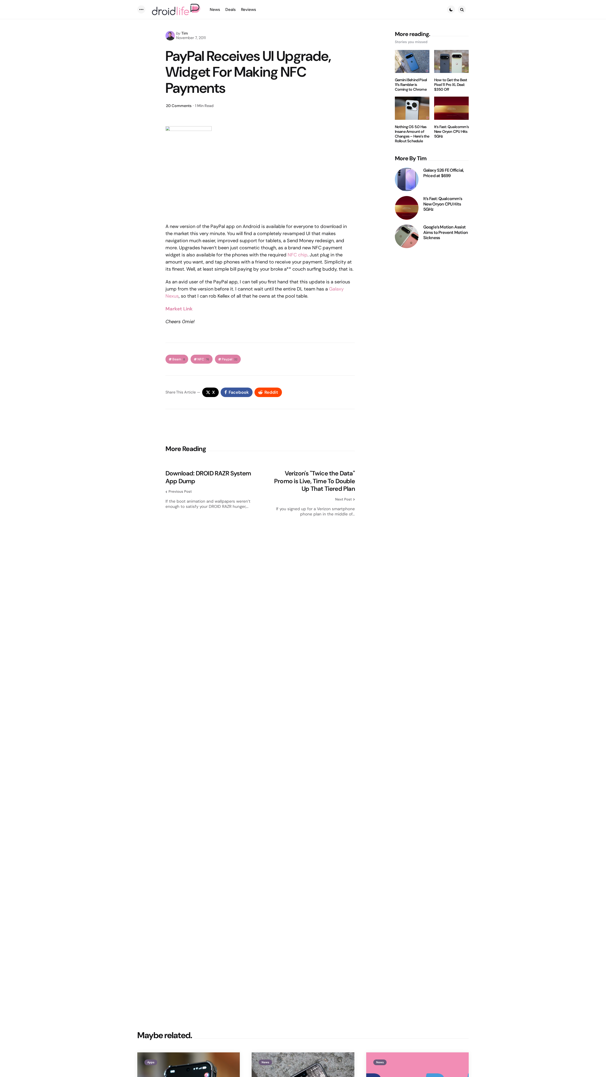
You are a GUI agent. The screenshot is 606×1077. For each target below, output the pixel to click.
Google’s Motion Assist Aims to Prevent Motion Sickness (445, 232)
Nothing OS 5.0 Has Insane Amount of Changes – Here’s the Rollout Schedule (412, 134)
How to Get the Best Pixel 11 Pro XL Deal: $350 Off (450, 85)
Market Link (179, 309)
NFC (203, 359)
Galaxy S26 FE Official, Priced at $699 (443, 173)
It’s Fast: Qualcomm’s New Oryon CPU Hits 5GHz (451, 132)
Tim (184, 33)
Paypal (229, 359)
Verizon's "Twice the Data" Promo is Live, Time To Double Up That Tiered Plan (314, 481)
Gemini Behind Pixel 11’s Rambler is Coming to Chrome (411, 85)
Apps (150, 1062)
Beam (178, 359)
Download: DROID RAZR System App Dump (208, 477)
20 (179, 105)
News (265, 1062)
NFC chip (297, 255)
